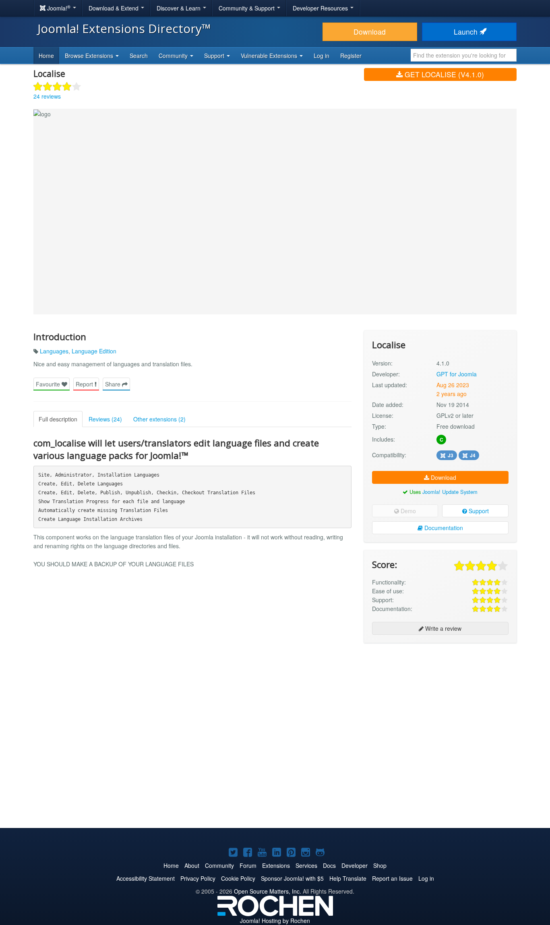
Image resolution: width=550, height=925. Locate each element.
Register (351, 56)
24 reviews (47, 96)
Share (113, 384)
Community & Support (247, 8)
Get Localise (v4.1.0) (443, 74)
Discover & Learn (179, 8)
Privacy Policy (197, 878)
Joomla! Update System (450, 492)
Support (478, 511)
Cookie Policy (238, 878)
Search (139, 56)
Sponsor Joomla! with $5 (292, 878)
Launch (467, 32)
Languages (54, 351)
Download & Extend (114, 8)
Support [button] (215, 56)
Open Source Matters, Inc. (267, 891)
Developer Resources (321, 8)
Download (370, 32)
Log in (321, 56)
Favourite (49, 384)
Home (46, 56)
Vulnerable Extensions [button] (270, 56)
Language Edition (94, 351)
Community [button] (174, 56)
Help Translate (347, 878)
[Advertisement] (440, 701)
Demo (407, 511)
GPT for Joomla (456, 374)
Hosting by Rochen (275, 921)
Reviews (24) (105, 419)
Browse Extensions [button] (90, 56)
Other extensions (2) (159, 419)
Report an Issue (392, 878)
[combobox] (464, 55)
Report (85, 384)
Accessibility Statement (145, 878)
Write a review (442, 628)
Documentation (443, 528)
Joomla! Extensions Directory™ (124, 28)
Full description (58, 419)
